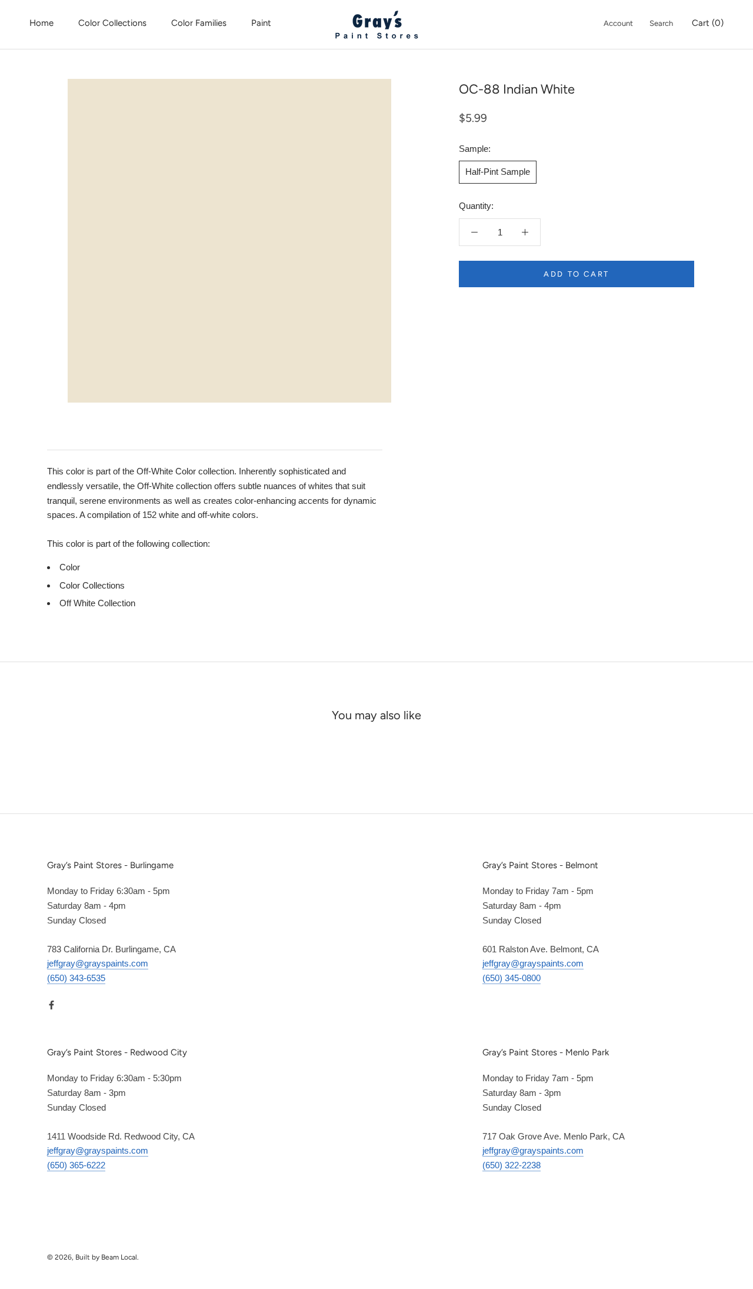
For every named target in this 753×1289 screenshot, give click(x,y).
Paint (261, 23)
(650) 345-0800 (511, 978)
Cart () (708, 23)
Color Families (198, 23)
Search (661, 23)
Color (69, 567)
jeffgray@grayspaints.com (97, 963)
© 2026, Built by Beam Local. (93, 1257)
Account (618, 23)
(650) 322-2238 (511, 1165)
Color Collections (112, 23)
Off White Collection (97, 603)
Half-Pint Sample (497, 172)
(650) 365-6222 (76, 1165)
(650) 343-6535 (76, 978)
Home (41, 23)
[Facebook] (51, 1005)
